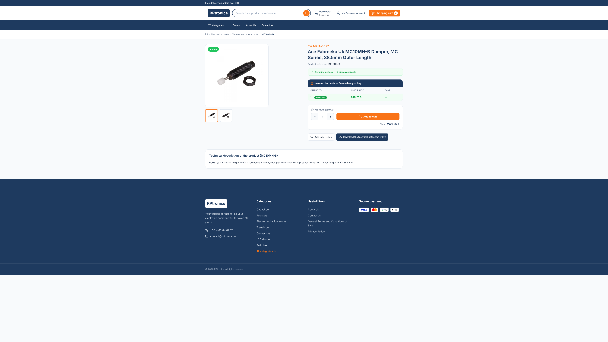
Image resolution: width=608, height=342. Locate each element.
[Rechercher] (306, 13)
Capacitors (262, 209)
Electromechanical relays (271, 221)
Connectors (263, 233)
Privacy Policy (316, 231)
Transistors (262, 227)
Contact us (267, 25)
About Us (251, 25)
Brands (236, 25)
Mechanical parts (220, 34)
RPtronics (219, 13)
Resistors (261, 215)
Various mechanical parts (245, 34)
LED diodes (263, 239)
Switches (261, 245)
